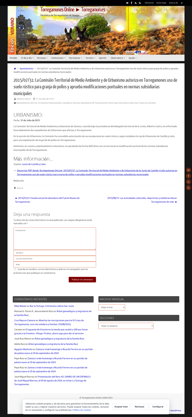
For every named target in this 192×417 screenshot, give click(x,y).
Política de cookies (82, 410)
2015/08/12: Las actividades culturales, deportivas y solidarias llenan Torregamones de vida (142, 200)
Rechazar (139, 406)
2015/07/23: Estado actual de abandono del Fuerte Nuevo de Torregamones (47, 200)
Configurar (158, 406)
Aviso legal (161, 3)
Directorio (149, 3)
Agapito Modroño (23, 349)
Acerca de (173, 3)
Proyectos (143, 103)
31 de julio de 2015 (45, 99)
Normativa (124, 103)
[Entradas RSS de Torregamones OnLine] (136, 3)
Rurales (152, 103)
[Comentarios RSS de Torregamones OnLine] (140, 3)
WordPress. (176, 410)
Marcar (20, 188)
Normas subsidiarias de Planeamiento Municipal (95, 103)
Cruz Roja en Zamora (24, 320)
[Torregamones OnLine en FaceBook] (131, 3)
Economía (43, 103)
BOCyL (34, 103)
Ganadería (67, 103)
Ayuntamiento (26, 68)
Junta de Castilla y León (34, 164)
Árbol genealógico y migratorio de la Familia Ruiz (59, 338)
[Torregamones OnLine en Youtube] (127, 3)
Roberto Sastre (24, 99)
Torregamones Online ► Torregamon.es (72, 10)
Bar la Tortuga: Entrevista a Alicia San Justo (52, 306)
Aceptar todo (121, 406)
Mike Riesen (20, 306)
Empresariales (55, 103)
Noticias (133, 103)
